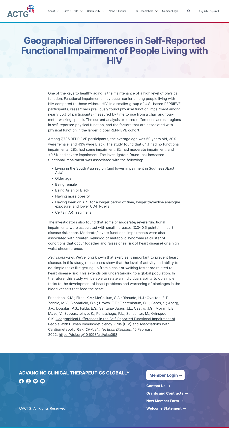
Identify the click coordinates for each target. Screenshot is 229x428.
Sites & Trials (71, 11)
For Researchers (144, 11)
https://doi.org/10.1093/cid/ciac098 (88, 334)
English (203, 11)
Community (93, 11)
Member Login (170, 11)
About (51, 11)
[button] (165, 375)
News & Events (117, 11)
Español (214, 11)
